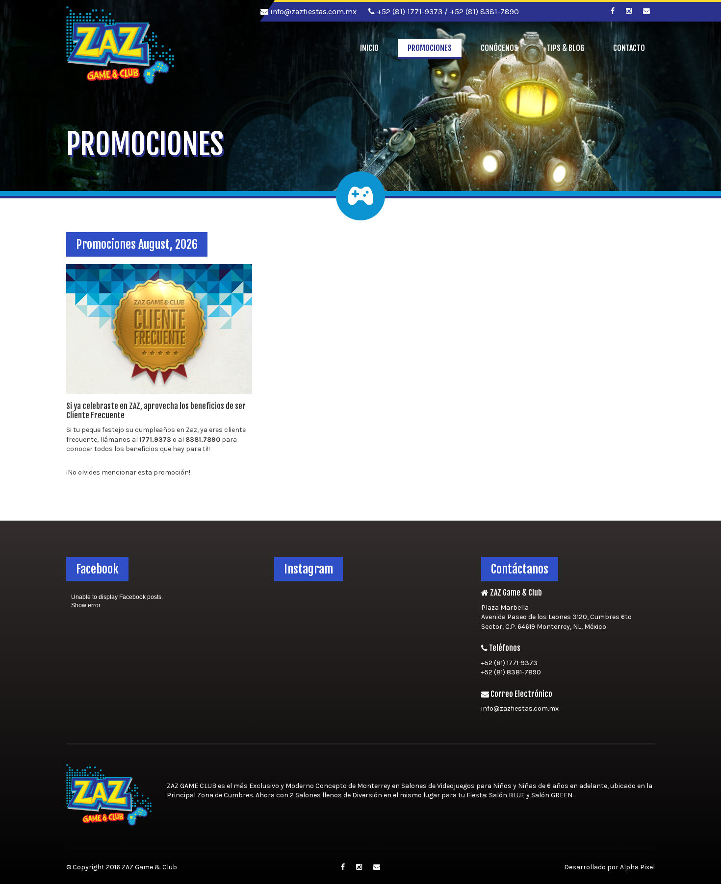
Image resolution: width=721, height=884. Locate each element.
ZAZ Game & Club (149, 867)
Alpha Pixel (637, 867)
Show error (86, 605)
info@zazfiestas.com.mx (312, 11)
